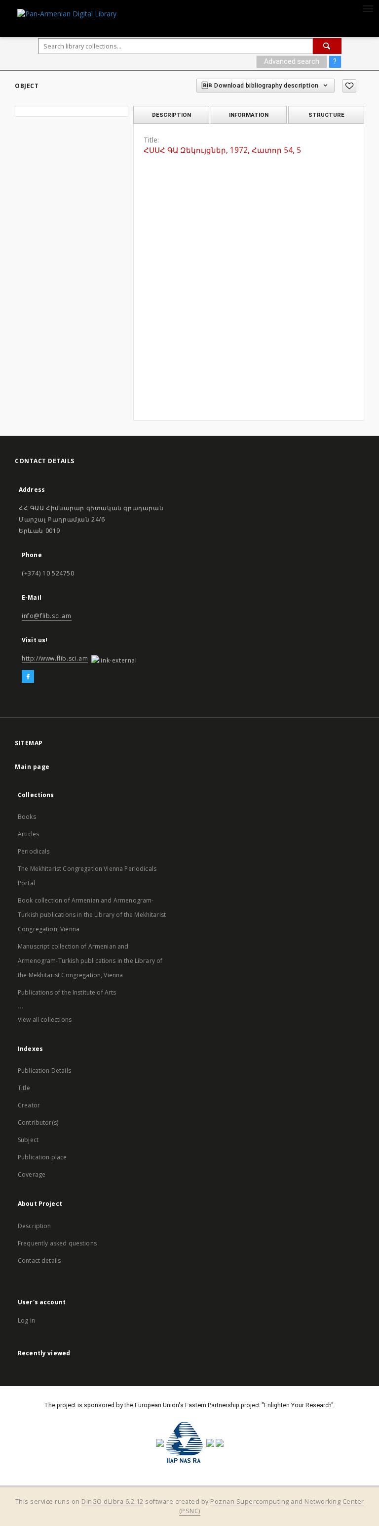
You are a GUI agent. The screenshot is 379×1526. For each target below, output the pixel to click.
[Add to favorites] (349, 86)
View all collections (45, 1019)
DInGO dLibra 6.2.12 (112, 1501)
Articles (28, 834)
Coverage (31, 1174)
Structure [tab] (326, 114)
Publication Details (44, 1070)
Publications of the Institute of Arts (67, 992)
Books (27, 816)
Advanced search (291, 61)
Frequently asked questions (57, 1243)
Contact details (39, 1260)
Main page (32, 767)
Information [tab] (248, 114)
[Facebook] (28, 676)
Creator (29, 1105)
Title (24, 1088)
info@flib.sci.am (47, 616)
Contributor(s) (38, 1122)
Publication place (42, 1157)
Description (34, 1226)
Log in (26, 1320)
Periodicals (34, 851)
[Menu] (368, 8)
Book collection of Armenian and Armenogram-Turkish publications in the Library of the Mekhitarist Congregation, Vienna (92, 914)
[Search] (327, 46)
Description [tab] (171, 114)
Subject (28, 1140)
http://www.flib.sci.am (55, 658)
